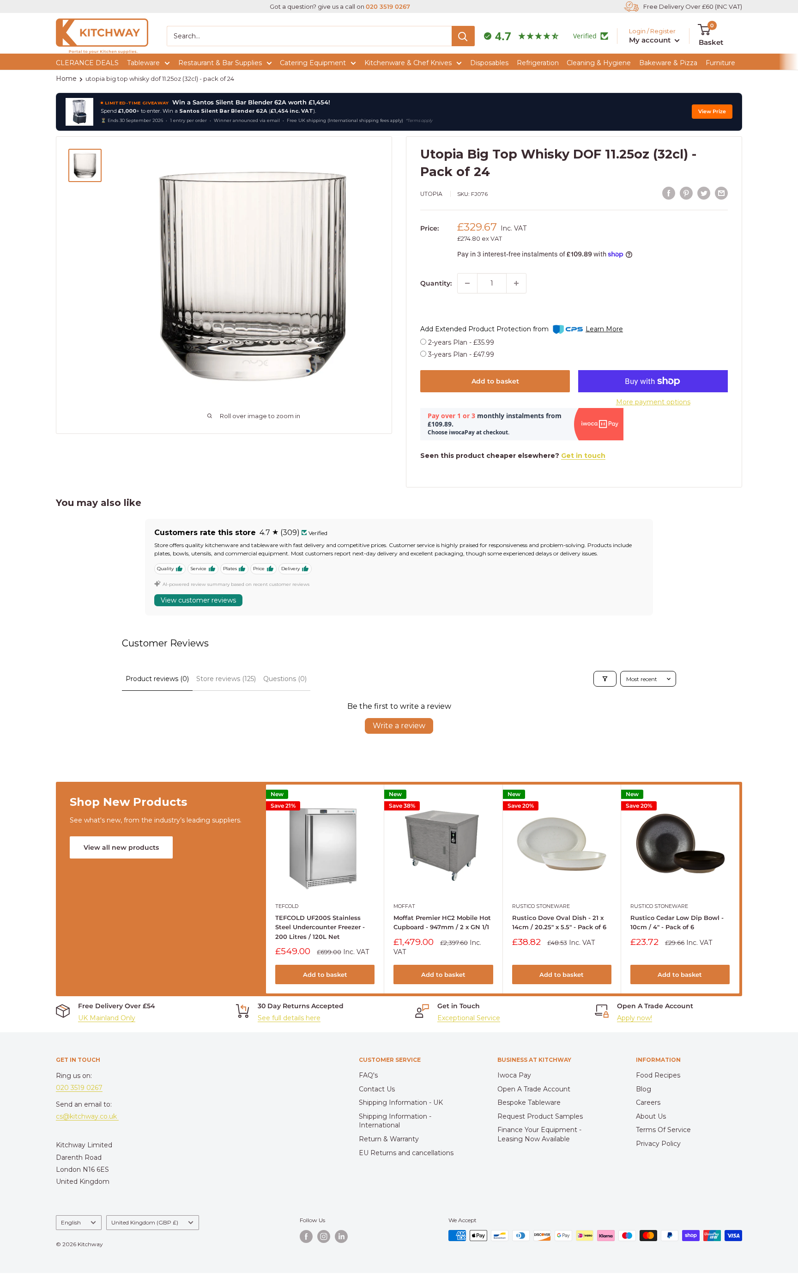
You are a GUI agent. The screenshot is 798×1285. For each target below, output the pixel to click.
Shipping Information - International (395, 1121)
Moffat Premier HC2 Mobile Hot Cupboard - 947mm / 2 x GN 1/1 (442, 922)
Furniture (720, 63)
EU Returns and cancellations (406, 1153)
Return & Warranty (389, 1139)
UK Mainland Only (106, 1018)
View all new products (121, 847)
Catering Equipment (313, 63)
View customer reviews (198, 600)
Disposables (489, 63)
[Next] (740, 889)
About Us (651, 1116)
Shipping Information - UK (401, 1102)
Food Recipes (658, 1075)
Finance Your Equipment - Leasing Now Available (539, 1134)
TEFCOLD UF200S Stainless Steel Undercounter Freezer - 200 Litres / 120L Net (320, 927)
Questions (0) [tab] (285, 679)
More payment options (653, 402)
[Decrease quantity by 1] (467, 283)
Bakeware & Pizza (668, 63)
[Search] (463, 36)
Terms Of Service (663, 1130)
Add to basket (495, 381)
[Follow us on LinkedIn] (341, 1236)
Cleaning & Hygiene (599, 63)
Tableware (143, 63)
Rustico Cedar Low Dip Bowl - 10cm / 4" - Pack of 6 (677, 922)
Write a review (399, 725)
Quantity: (436, 283)
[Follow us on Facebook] (306, 1236)
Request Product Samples (540, 1116)
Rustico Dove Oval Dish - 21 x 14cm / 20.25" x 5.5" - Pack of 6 (559, 922)
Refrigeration (538, 63)
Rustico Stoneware (541, 906)
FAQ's (368, 1075)
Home (66, 78)
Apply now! (634, 1018)
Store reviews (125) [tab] (226, 679)
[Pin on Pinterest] (686, 192)
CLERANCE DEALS (87, 63)
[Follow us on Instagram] (323, 1236)
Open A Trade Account (533, 1089)
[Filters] (605, 679)
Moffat (404, 906)
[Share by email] (721, 192)
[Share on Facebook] (668, 192)
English (71, 1222)
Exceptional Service (468, 1018)
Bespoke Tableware (529, 1102)
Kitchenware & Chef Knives (408, 63)
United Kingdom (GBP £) (144, 1222)
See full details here (289, 1018)
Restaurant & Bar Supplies (220, 63)
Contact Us (377, 1089)
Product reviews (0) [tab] (157, 679)
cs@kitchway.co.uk (87, 1116)
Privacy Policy (658, 1143)
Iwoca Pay (514, 1075)
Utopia (431, 193)
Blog (643, 1089)
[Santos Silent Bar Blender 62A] (79, 112)
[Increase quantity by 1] (516, 283)
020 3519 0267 (388, 6)
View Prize (712, 112)
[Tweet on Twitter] (703, 192)
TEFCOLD (286, 906)
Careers (648, 1102)
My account (650, 40)
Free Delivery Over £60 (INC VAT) (692, 6)
